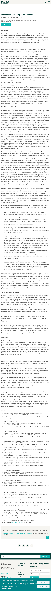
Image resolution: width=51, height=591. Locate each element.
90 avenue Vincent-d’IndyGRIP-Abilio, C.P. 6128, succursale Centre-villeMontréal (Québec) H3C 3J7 (7, 567)
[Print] (31, 545)
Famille (19, 572)
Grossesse (20, 570)
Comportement (21, 563)
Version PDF (7, 24)
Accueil (19, 576)
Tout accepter (43, 586)
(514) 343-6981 (6, 572)
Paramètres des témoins (6, 588)
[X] (23, 545)
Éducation (20, 565)
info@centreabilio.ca (5, 573)
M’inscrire (33, 577)
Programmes (21, 574)
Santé (19, 567)
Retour (4, 6)
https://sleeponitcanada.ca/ (16, 522)
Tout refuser (43, 582)
